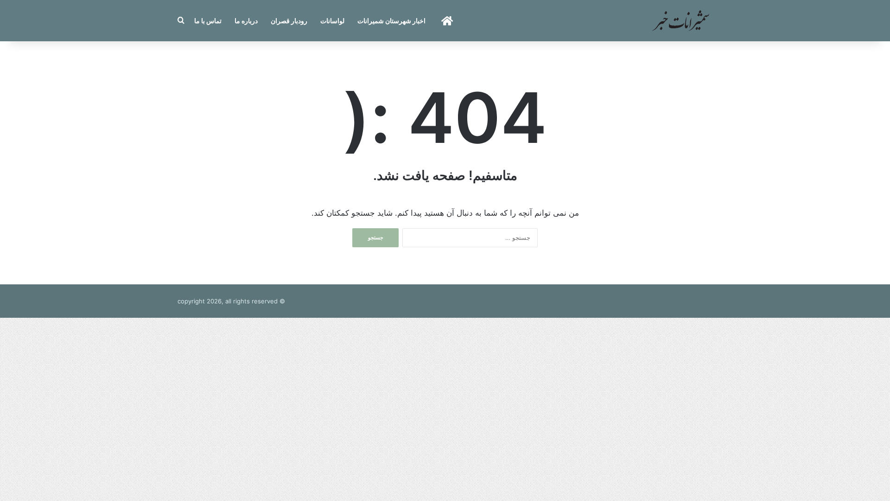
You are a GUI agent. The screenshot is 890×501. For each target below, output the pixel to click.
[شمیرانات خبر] (680, 20)
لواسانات (332, 21)
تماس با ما (208, 21)
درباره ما (246, 21)
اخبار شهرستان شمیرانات (391, 21)
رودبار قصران (289, 21)
